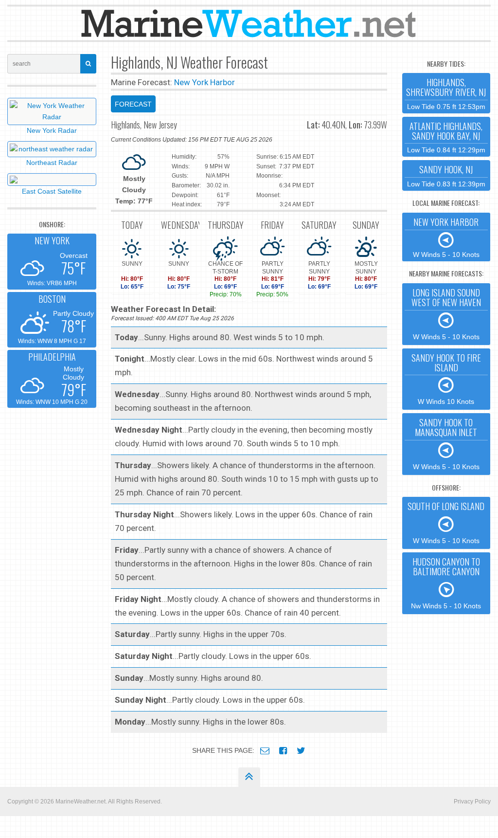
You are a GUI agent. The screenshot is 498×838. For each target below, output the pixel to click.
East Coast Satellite (52, 191)
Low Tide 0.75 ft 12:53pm (446, 93)
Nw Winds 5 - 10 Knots (446, 582)
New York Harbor (204, 82)
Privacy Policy (472, 801)
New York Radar (52, 130)
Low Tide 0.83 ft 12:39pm (446, 175)
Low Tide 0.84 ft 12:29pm (446, 137)
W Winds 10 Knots (446, 378)
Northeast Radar (51, 162)
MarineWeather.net (80, 801)
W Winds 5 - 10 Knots (446, 237)
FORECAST (133, 104)
